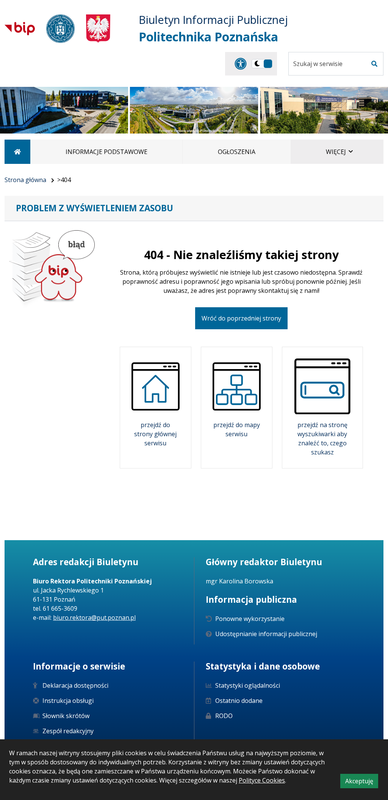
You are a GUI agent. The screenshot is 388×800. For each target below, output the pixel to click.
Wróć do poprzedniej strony (241, 318)
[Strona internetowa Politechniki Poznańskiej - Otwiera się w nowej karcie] (60, 28)
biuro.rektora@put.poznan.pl (94, 617)
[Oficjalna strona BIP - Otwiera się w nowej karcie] (20, 28)
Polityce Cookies (262, 780)
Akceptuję (361, 782)
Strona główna (25, 180)
